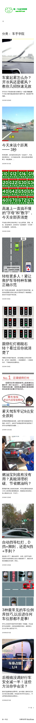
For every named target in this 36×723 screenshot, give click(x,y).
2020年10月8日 (6, 100)
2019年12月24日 (7, 429)
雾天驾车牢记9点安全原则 (18, 413)
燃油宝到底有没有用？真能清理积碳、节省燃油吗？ (16, 478)
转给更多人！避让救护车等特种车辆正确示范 (16, 280)
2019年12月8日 (6, 497)
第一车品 (5, 719)
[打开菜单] (3, 21)
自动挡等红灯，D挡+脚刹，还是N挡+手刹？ (17, 546)
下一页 (31, 707)
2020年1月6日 (6, 299)
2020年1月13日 (6, 163)
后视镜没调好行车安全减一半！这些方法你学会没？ (16, 681)
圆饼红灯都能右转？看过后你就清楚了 (16, 348)
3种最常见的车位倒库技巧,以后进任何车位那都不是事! (18, 614)
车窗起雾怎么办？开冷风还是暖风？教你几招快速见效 (16, 81)
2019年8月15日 (6, 632)
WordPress (30, 719)
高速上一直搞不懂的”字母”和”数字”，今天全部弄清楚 (17, 212)
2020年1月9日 (6, 231)
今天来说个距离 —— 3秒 (15, 147)
